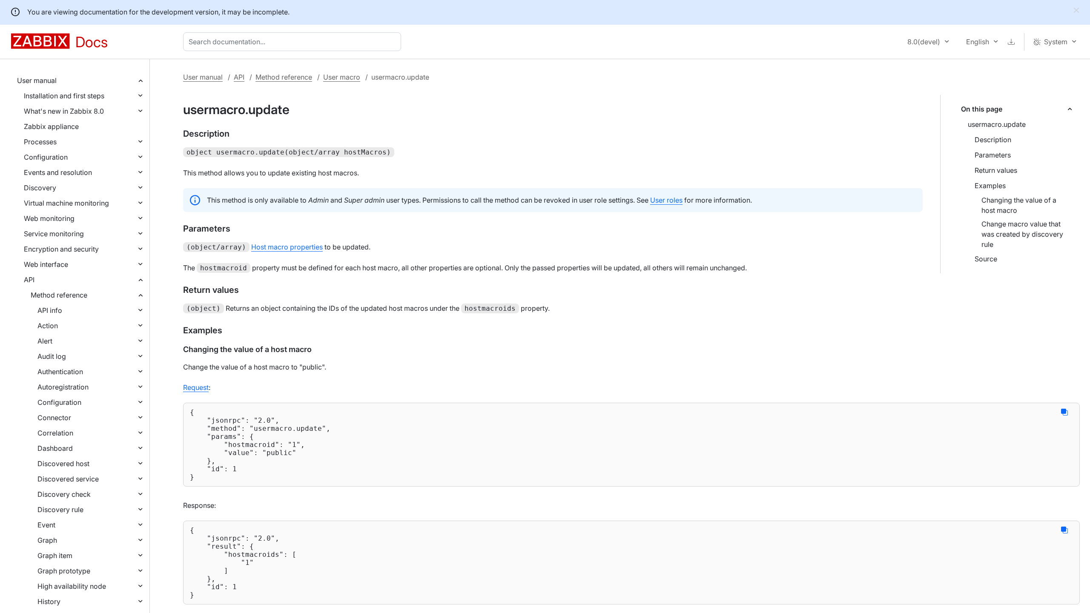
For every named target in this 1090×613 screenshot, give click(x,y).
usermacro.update (997, 124)
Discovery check (64, 494)
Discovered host (63, 463)
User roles (666, 200)
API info (49, 310)
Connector (54, 417)
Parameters (993, 155)
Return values (996, 170)
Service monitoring (54, 233)
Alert (44, 341)
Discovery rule (60, 509)
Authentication (60, 371)
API (29, 279)
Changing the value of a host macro (1018, 205)
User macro (341, 77)
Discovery (40, 187)
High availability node (71, 586)
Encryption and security (61, 249)
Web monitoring (49, 218)
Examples (990, 185)
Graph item (54, 555)
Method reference (59, 295)
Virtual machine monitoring (66, 203)
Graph (47, 540)
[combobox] (293, 42)
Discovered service (68, 479)
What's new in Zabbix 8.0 (64, 111)
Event (46, 525)
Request (196, 387)
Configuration (46, 157)
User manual (37, 80)
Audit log (51, 356)
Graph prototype (63, 571)
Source (986, 259)
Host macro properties (287, 247)
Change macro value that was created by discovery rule (1022, 234)
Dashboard (55, 448)
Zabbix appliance (51, 126)
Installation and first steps (64, 96)
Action (47, 325)
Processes (40, 141)
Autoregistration (63, 387)
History (48, 601)
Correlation (55, 433)
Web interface (46, 264)
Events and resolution (58, 172)
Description (993, 139)
